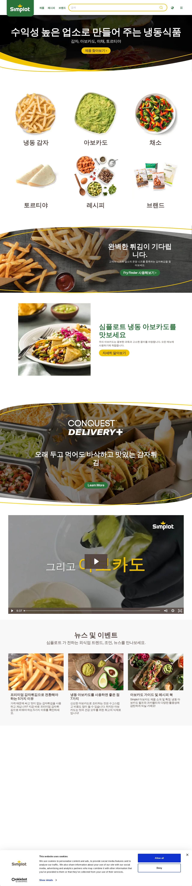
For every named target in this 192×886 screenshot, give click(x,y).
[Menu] (181, 7)
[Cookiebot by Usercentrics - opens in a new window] (19, 880)
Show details (46, 880)
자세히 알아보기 (114, 353)
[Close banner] (187, 855)
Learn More (96, 485)
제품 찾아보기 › (96, 50)
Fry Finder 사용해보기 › (139, 273)
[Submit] (160, 7)
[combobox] (117, 7)
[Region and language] (172, 7)
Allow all (159, 858)
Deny (159, 868)
